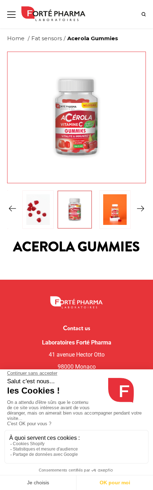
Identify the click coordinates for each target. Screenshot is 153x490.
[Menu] (11, 14)
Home (16, 38)
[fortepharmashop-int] (56, 14)
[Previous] (12, 209)
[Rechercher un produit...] (143, 14)
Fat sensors (46, 38)
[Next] (140, 209)
